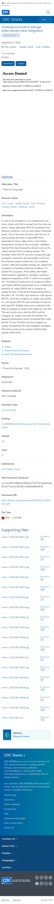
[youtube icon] (37, 884)
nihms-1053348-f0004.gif (15, 597)
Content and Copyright (14, 818)
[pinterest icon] (41, 884)
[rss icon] (50, 884)
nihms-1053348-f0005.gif (15, 617)
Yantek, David (26, 46)
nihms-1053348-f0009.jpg (15, 707)
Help (6, 813)
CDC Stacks (13, 755)
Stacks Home (10, 795)
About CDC (8, 846)
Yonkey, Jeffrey (9, 206)
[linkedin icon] (50, 878)
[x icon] (41, 878)
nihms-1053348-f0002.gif (15, 557)
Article (7, 346)
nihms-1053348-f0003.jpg (15, 587)
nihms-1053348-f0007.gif (15, 657)
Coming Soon (10, 809)
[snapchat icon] (46, 884)
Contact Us (9, 827)
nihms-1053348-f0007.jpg (15, 667)
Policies (6, 853)
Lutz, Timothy (43, 46)
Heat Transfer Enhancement (18, 354)
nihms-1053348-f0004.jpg (15, 607)
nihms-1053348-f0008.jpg (15, 687)
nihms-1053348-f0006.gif (15, 637)
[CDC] (6, 12)
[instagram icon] (46, 878)
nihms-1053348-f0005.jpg (15, 627)
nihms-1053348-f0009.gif (15, 697)
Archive (6, 867)
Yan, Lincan (10, 46)
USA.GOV (17, 900)
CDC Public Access (11, 469)
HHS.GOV (5, 900)
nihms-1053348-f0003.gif (15, 577)
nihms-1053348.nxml (13, 717)
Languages (8, 860)
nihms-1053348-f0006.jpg (15, 647)
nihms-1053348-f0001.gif (15, 537)
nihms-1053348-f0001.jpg (15, 547)
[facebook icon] (37, 878)
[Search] (48, 12)
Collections (9, 799)
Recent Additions (12, 804)
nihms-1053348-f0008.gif (15, 677)
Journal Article (9, 410)
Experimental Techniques (16, 350)
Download (8, 63)
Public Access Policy (13, 823)
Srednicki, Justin (26, 206)
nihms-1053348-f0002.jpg (15, 567)
